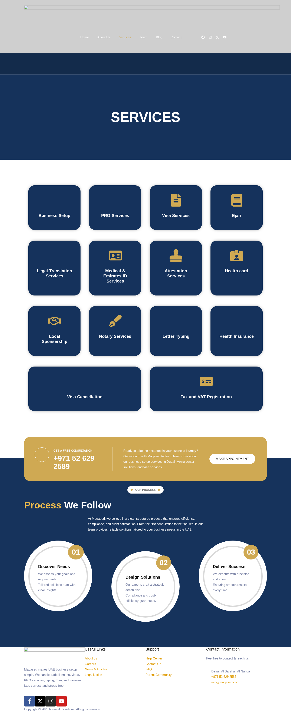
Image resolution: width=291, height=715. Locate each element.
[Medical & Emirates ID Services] (115, 255)
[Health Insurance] (236, 321)
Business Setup (54, 215)
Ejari (236, 215)
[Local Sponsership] (54, 321)
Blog (159, 37)
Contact (176, 37)
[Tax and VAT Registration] (206, 381)
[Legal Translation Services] (54, 255)
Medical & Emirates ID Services (115, 275)
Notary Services (115, 336)
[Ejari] (236, 200)
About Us (103, 37)
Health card (236, 270)
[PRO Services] (115, 200)
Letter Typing (176, 336)
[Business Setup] (54, 200)
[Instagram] (210, 37)
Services (125, 37)
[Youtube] (61, 701)
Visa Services (176, 215)
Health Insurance (236, 336)
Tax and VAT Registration (206, 396)
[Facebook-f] (29, 701)
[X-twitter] (40, 701)
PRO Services (115, 215)
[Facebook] (203, 37)
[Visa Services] (176, 200)
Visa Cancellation (84, 396)
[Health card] (236, 255)
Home (84, 37)
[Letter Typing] (176, 321)
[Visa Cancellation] (84, 381)
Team (143, 37)
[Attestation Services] (176, 255)
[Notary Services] (115, 321)
